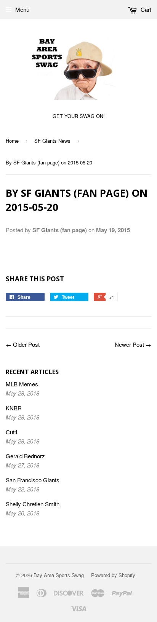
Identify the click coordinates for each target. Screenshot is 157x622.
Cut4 (12, 432)
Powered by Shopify (113, 575)
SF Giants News (52, 140)
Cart (145, 9)
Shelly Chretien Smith (32, 504)
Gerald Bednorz (25, 456)
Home (12, 140)
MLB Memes (22, 384)
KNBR (14, 408)
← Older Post (23, 344)
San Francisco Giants (32, 480)
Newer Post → (133, 344)
